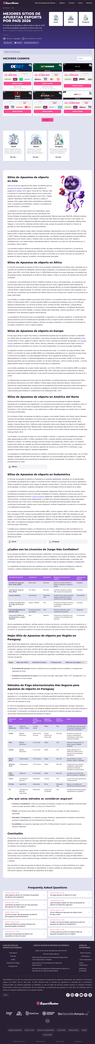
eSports (62, 3)
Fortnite (13, 959)
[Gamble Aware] (73, 1016)
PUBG (13, 962)
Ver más (46, 120)
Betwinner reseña (47, 86)
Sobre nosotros (84, 955)
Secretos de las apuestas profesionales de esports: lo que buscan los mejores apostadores (50, 972)
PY (5, 997)
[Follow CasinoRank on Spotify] (85, 997)
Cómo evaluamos (85, 962)
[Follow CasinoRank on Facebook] (67, 997)
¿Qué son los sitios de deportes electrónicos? (51, 953)
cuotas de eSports (38, 496)
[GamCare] (31, 1016)
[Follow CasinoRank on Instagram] (71, 997)
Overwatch (13, 955)
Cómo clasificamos (82, 966)
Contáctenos (84, 959)
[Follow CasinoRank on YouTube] (80, 997)
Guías (80, 3)
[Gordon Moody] (48, 1016)
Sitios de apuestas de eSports (45, 3)
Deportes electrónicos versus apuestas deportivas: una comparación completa (50, 961)
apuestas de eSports (15, 188)
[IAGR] (9, 1016)
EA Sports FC (13, 969)
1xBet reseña (17, 86)
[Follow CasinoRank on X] (76, 997)
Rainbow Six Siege (13, 965)
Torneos (71, 3)
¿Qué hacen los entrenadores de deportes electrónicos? (47, 966)
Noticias (89, 3)
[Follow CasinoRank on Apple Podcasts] (89, 997)
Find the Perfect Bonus (51, 957)
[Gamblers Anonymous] (19, 1016)
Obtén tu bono (17, 83)
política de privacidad (82, 972)
